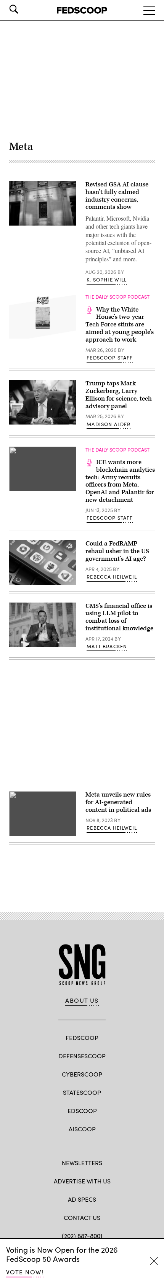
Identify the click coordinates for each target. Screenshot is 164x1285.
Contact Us (82, 1217)
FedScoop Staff (110, 357)
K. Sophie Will (107, 279)
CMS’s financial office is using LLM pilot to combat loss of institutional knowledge (119, 617)
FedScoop (82, 1038)
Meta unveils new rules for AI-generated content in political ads (118, 802)
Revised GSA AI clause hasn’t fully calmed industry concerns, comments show (116, 195)
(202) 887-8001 (82, 1236)
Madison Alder (108, 424)
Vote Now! (24, 1272)
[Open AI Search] (24, 9)
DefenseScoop (82, 1056)
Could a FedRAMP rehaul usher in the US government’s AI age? (117, 551)
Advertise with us (82, 1181)
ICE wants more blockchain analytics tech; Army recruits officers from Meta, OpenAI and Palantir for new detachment (120, 481)
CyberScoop (82, 1074)
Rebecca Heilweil (112, 576)
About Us (82, 1000)
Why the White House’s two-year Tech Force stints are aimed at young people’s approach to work (119, 324)
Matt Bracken (107, 646)
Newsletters (82, 1163)
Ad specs (82, 1199)
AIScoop (82, 1129)
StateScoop (82, 1092)
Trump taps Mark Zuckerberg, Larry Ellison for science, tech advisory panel (118, 394)
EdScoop (82, 1111)
